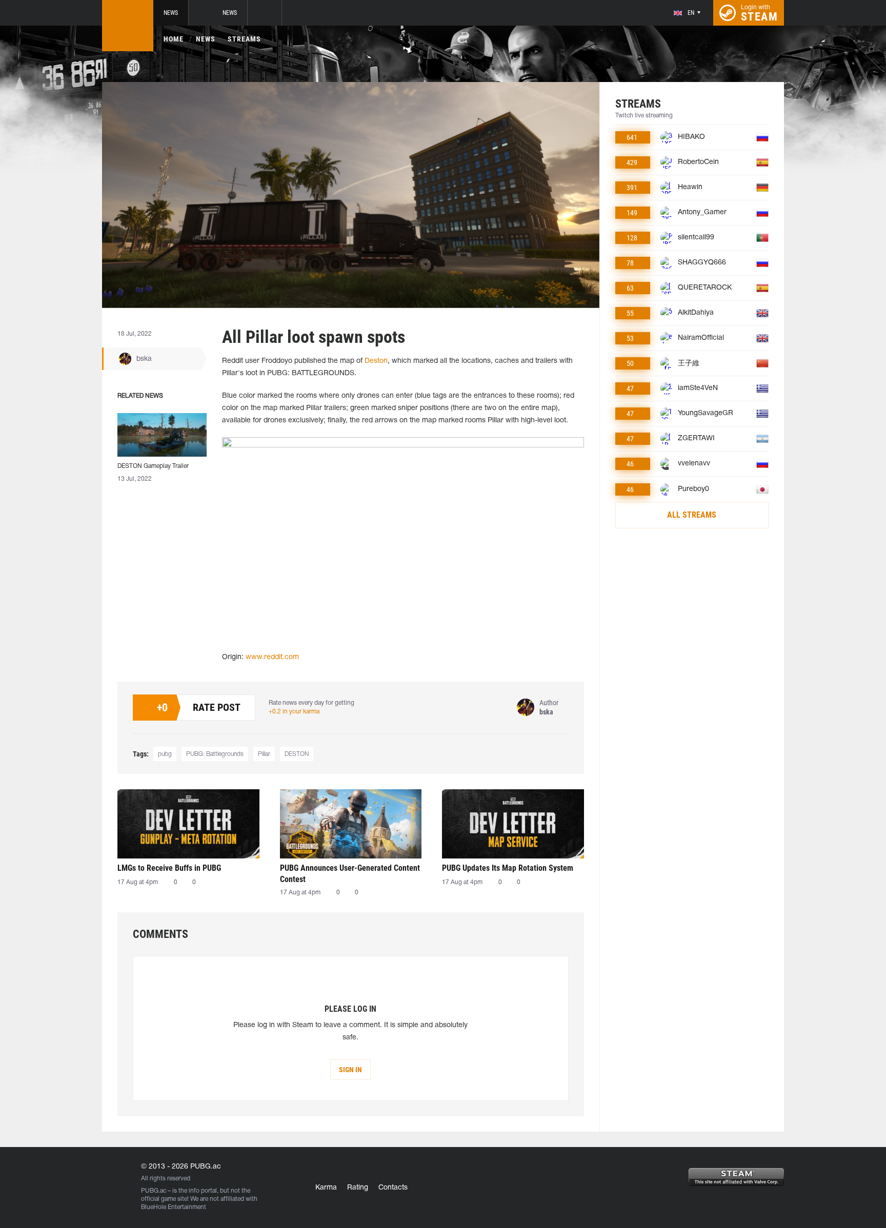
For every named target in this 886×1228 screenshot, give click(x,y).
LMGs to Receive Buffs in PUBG (169, 868)
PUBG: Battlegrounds (215, 754)
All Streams (691, 515)
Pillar (264, 754)
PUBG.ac (153, 1191)
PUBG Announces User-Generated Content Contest (350, 873)
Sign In (350, 1070)
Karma (326, 1187)
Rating (357, 1187)
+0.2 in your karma (294, 711)
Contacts (393, 1187)
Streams (244, 39)
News (171, 12)
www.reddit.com (272, 657)
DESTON (297, 754)
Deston (376, 361)
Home (174, 39)
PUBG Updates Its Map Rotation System (507, 868)
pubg (165, 754)
